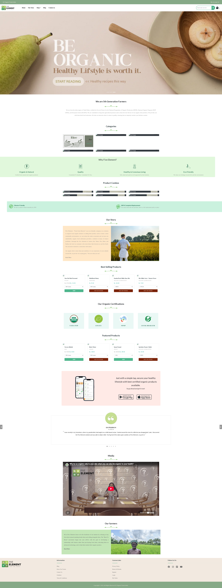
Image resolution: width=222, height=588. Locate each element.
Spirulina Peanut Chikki (145, 347)
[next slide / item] (221, 427)
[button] (205, 8)
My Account (214, 2)
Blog (44, 7)
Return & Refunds (116, 569)
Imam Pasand (117, 347)
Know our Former (61, 569)
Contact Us (59, 572)
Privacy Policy (115, 566)
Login (113, 575)
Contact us (52, 7)
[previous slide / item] (1, 427)
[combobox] (204, 8)
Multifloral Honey (94, 278)
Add (74, 290)
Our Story (31, 7)
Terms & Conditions (62, 578)
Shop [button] (38, 7)
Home (23, 7)
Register (114, 572)
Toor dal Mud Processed (71, 278)
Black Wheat (92, 347)
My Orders (115, 578)
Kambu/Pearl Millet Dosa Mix (122, 278)
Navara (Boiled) (69, 347)
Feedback (59, 575)
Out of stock (98, 290)
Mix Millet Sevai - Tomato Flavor (147, 278)
